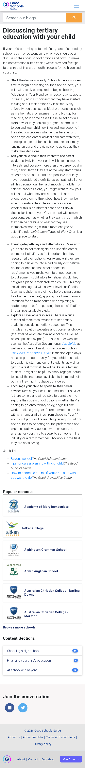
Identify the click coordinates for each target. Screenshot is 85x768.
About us (14, 737)
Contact (33, 759)
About (21, 759)
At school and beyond (22, 670)
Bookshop (48, 759)
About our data (33, 737)
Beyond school (21, 459)
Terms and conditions (60, 737)
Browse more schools (19, 627)
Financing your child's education (29, 660)
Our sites (69, 759)
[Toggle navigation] (76, 5)
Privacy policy (42, 744)
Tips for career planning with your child (37, 463)
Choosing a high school (23, 651)
